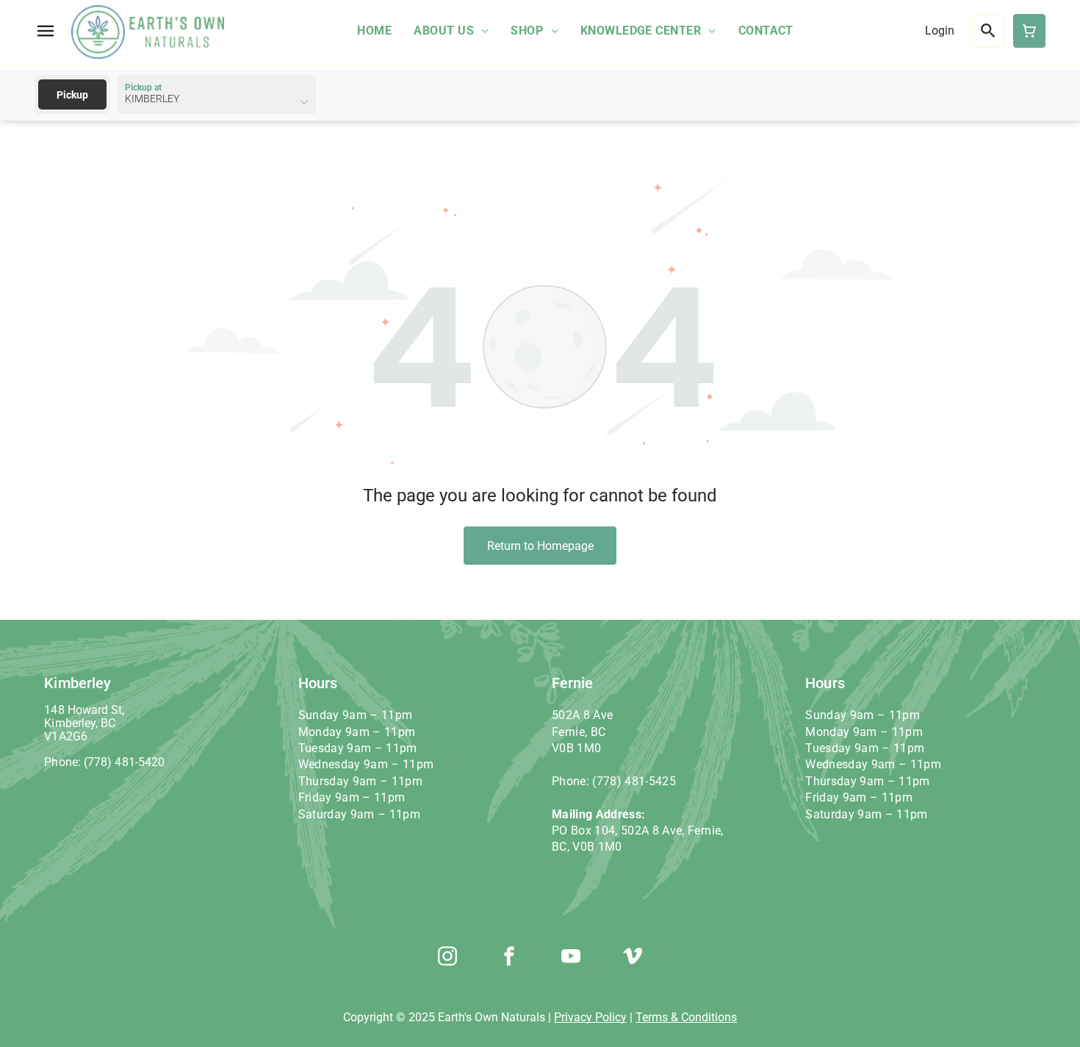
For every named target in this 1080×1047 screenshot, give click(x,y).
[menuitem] (374, 30)
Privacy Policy (590, 1017)
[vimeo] (632, 958)
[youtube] (571, 958)
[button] (46, 31)
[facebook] (509, 958)
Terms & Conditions (686, 1017)
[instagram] (447, 958)
